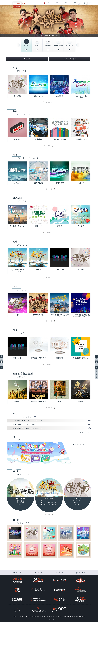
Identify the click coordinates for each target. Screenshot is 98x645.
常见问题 (47, 616)
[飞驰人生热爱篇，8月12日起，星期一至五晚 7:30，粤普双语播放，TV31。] (49, 21)
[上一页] (18, 45)
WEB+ (61, 3)
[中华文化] (17, 599)
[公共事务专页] (59, 590)
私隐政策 (56, 616)
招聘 (22, 616)
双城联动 (59, 96)
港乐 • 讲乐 (59, 270)
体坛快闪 (17, 315)
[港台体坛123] (15, 532)
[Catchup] (35, 416)
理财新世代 (59, 183)
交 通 (18, 572)
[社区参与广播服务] (80, 590)
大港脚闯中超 (38, 315)
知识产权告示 (37, 616)
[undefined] (44, 3)
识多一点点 (38, 96)
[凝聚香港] (83, 532)
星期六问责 (38, 183)
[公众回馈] (76, 572)
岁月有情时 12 (48, 45)
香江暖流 (17, 139)
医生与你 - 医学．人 (17, 226)
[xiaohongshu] (96, 364)
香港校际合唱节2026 (81, 358)
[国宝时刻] (20, 487)
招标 (28, 616)
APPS (70, 3)
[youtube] (96, 356)
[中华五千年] (59, 609)
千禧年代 (80, 183)
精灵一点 (38, 226)
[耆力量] (59, 599)
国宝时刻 (37, 45)
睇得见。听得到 (60, 139)
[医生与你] (49, 532)
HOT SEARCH (25, 417)
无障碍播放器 (67, 616)
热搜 (15, 414)
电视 (48, 3)
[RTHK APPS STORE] (17, 609)
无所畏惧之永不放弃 (38, 402)
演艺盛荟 (59, 358)
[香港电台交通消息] (14, 572)
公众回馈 (82, 572)
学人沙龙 (17, 96)
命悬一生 (17, 402)
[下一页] (78, 45)
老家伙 (81, 402)
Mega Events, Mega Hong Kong (17, 270)
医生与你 (80, 226)
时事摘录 (38, 139)
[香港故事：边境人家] (83, 550)
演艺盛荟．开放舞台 (38, 358)
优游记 (59, 226)
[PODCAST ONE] (38, 609)
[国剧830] (17, 590)
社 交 (39, 572)
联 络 (60, 572)
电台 (52, 3)
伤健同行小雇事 (81, 139)
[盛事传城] (49, 487)
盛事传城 (38, 270)
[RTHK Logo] (18, 4)
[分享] (35, 572)
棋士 (59, 402)
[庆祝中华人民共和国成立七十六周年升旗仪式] (49, 550)
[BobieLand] (49, 454)
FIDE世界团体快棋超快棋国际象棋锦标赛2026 (80, 316)
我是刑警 (26, 45)
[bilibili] (96, 362)
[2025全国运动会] (17, 580)
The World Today (69, 45)
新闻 (56, 3)
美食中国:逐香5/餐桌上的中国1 (58, 46)
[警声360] (66, 532)
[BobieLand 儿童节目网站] (80, 580)
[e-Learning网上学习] (38, 590)
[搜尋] (90, 2)
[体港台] (38, 580)
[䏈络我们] (56, 572)
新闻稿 (14, 616)
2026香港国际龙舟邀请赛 (60, 316)
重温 (65, 3)
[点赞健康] (59, 580)
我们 (74, 3)
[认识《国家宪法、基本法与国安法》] (38, 599)
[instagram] (96, 359)
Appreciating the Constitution (81, 97)
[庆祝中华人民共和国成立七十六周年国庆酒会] (32, 550)
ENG (82, 3)
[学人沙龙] (77, 487)
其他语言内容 (79, 616)
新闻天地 (17, 183)
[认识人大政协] (66, 550)
